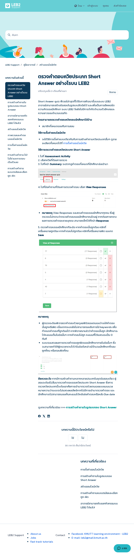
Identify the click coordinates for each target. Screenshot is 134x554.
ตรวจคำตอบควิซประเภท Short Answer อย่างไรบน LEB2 (17, 90)
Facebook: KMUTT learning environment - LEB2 (100, 534)
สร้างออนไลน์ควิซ (47, 65)
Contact (60, 535)
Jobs (33, 538)
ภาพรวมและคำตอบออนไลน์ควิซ (17, 137)
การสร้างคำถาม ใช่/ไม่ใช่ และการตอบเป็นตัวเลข (18, 158)
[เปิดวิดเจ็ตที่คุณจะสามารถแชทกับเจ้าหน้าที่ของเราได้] (122, 548)
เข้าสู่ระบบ (92, 6)
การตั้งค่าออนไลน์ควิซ (75, 143)
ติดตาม (112, 92)
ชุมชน (106, 6)
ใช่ (73, 438)
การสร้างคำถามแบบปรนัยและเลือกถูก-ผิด (99, 495)
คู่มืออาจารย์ (29, 65)
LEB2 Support (12, 65)
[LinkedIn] (48, 416)
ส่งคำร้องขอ (120, 6)
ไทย (80, 6)
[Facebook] (39, 416)
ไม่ (83, 438)
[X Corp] (44, 416)
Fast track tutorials (41, 542)
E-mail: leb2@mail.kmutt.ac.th (90, 538)
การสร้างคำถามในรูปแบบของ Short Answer (96, 478)
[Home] (13, 5)
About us (35, 534)
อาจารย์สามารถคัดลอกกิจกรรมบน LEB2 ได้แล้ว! (99, 505)
